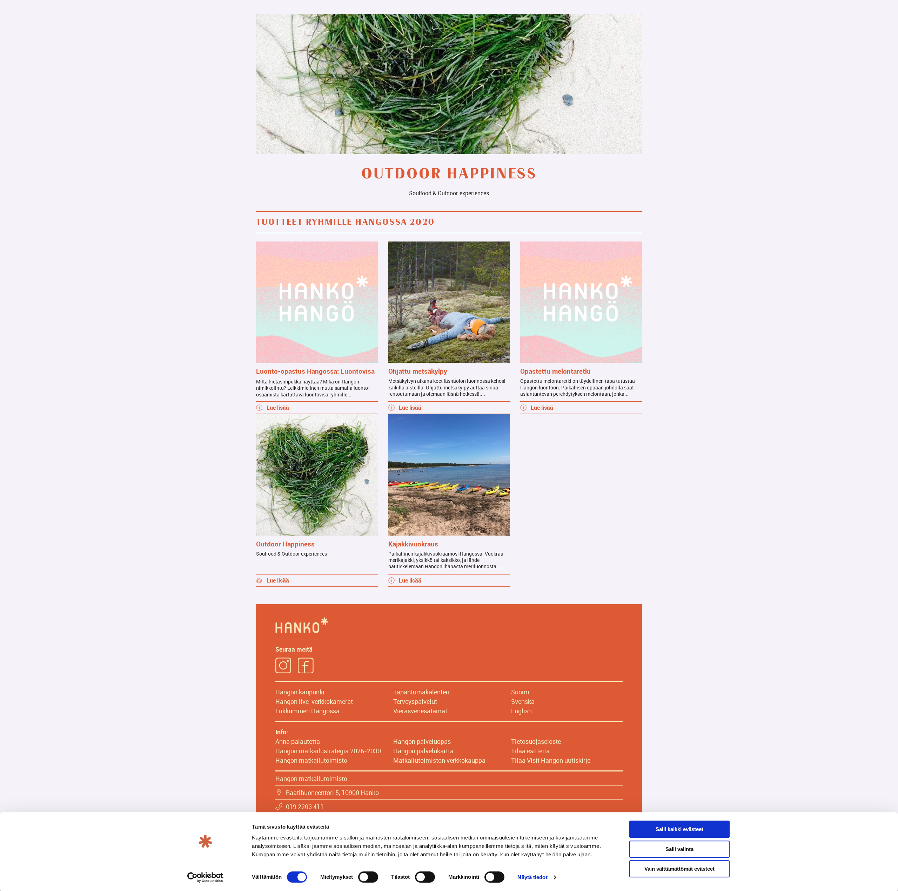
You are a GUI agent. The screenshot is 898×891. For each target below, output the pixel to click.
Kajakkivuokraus (413, 543)
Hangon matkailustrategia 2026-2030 (328, 751)
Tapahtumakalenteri (421, 692)
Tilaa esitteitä (530, 751)
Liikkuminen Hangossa (307, 711)
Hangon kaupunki (299, 692)
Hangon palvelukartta (423, 751)
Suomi (520, 692)
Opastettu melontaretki (555, 371)
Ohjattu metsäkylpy (417, 371)
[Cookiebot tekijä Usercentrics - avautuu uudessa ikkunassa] (205, 877)
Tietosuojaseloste (536, 741)
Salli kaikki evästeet (679, 829)
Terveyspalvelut (415, 701)
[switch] (368, 877)
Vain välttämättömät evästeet (679, 869)
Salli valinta (679, 849)
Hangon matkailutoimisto (311, 760)
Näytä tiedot (532, 877)
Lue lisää (278, 408)
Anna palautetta (297, 741)
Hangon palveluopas (422, 741)
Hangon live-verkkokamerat (314, 701)
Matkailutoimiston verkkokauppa (439, 760)
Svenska (523, 701)
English (521, 711)
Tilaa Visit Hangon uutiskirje (550, 760)
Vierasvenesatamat (420, 711)
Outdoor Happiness (285, 543)
